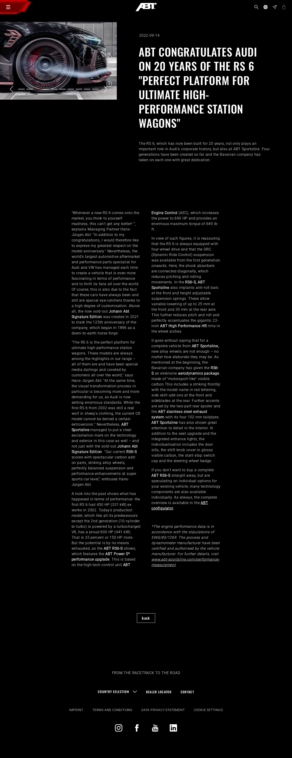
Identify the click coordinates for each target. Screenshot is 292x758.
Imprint (76, 710)
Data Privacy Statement (163, 710)
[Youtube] (155, 727)
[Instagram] (118, 727)
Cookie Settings (208, 710)
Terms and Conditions (112, 710)
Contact (187, 691)
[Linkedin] (173, 727)
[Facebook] (136, 727)
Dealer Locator (159, 691)
